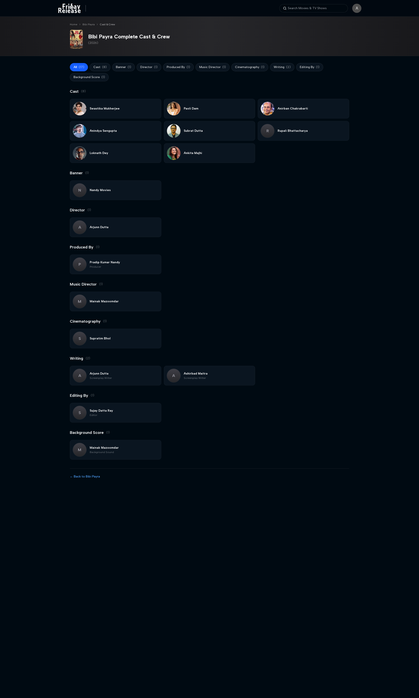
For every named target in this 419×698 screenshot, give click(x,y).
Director (149, 67)
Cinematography (249, 67)
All (79, 67)
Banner (123, 67)
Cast (100, 67)
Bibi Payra (88, 24)
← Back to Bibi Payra (85, 476)
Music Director (212, 67)
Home (73, 24)
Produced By (178, 67)
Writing (282, 67)
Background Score (89, 77)
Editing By (309, 67)
